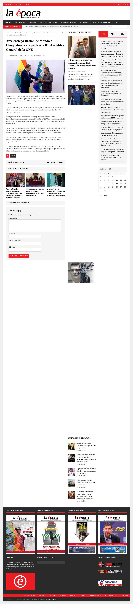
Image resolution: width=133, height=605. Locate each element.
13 (121, 180)
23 (104, 187)
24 (109, 187)
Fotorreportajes (95, 595)
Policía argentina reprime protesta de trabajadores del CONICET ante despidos (111, 93)
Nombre (11, 234)
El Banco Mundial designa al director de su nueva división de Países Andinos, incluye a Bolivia (112, 54)
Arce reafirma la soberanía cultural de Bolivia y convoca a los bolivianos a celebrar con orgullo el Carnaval (14, 193)
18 (113, 183)
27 (121, 187)
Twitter (18, 4)
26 (117, 187)
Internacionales (68, 23)
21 (125, 183)
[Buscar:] (116, 26)
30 (104, 190)
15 (100, 183)
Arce (13, 156)
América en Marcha (48, 23)
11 (113, 180)
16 (104, 183)
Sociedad (73, 595)
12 (117, 180)
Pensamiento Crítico (101, 23)
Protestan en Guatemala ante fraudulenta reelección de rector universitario (112, 101)
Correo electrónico (15, 240)
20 (121, 183)
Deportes (83, 595)
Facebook (8, 4)
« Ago (100, 195)
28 (125, 187)
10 (109, 180)
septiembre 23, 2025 (16, 56)
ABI (27, 56)
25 (113, 187)
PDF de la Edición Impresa (80, 32)
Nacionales (20, 23)
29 (100, 190)
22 (100, 187)
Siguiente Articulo (55, 162)
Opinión (32, 23)
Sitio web (12, 247)
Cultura (118, 23)
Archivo (125, 595)
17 (109, 183)
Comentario (13, 218)
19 (117, 183)
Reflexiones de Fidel (111, 595)
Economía (84, 23)
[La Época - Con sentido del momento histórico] (23, 13)
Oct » (105, 195)
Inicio (27, 4)
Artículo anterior (16, 162)
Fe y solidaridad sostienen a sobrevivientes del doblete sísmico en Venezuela (112, 110)
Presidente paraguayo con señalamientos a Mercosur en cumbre (111, 157)
